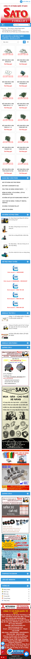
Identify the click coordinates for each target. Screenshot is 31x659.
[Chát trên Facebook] (3, 643)
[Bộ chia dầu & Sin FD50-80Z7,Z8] (23, 118)
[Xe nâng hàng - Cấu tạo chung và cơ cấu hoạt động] (4, 249)
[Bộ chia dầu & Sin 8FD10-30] (8, 52)
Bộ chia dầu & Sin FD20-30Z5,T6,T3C (8, 170)
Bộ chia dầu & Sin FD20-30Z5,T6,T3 (23, 170)
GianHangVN (19, 658)
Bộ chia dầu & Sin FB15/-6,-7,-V (8, 126)
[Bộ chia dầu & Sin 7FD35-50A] (23, 52)
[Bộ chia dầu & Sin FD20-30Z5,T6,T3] (23, 161)
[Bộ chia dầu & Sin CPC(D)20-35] (23, 74)
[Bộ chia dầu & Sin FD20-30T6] (8, 74)
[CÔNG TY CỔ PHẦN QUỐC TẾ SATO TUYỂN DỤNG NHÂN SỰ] (4, 322)
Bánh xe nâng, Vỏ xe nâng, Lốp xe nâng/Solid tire (13, 193)
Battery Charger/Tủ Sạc (10, 185)
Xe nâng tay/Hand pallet (10, 206)
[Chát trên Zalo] (3, 648)
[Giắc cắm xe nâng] (15, 552)
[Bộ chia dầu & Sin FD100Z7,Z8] (8, 140)
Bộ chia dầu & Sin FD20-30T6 (8, 82)
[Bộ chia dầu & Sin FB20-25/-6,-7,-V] (8, 96)
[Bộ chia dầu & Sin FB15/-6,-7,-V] (8, 118)
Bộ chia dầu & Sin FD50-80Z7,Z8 (23, 126)
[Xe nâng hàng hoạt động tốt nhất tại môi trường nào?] (4, 223)
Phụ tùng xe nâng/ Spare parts (12, 189)
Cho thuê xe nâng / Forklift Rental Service (14, 201)
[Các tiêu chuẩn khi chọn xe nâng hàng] (4, 257)
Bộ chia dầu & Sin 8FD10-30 (8, 60)
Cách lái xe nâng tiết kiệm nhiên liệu (18, 235)
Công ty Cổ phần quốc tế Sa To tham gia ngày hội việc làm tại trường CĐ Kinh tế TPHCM (19, 326)
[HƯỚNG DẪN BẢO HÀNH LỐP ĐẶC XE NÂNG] (4, 339)
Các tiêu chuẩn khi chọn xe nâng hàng (19, 252)
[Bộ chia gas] (15, 368)
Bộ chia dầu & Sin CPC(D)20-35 (23, 82)
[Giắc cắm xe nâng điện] (15, 470)
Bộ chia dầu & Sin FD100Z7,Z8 (8, 148)
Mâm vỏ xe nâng (7, 209)
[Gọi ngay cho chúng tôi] (3, 652)
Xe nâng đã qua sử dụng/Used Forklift (15, 197)
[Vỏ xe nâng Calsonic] (15, 515)
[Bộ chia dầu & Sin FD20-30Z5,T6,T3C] (8, 161)
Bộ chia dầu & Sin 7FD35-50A (23, 60)
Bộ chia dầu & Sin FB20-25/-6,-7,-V (8, 104)
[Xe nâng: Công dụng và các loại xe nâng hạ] (4, 232)
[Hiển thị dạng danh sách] (27, 42)
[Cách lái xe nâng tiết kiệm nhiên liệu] (4, 240)
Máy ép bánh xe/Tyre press (11, 182)
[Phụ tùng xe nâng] (15, 418)
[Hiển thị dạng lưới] (24, 42)
